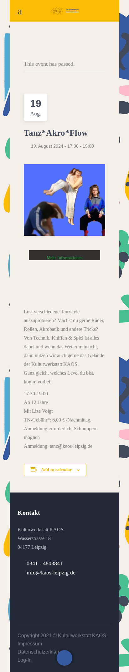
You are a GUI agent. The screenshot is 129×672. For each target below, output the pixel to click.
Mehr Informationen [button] (65, 257)
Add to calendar (56, 469)
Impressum (30, 643)
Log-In (25, 660)
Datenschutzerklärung (42, 651)
